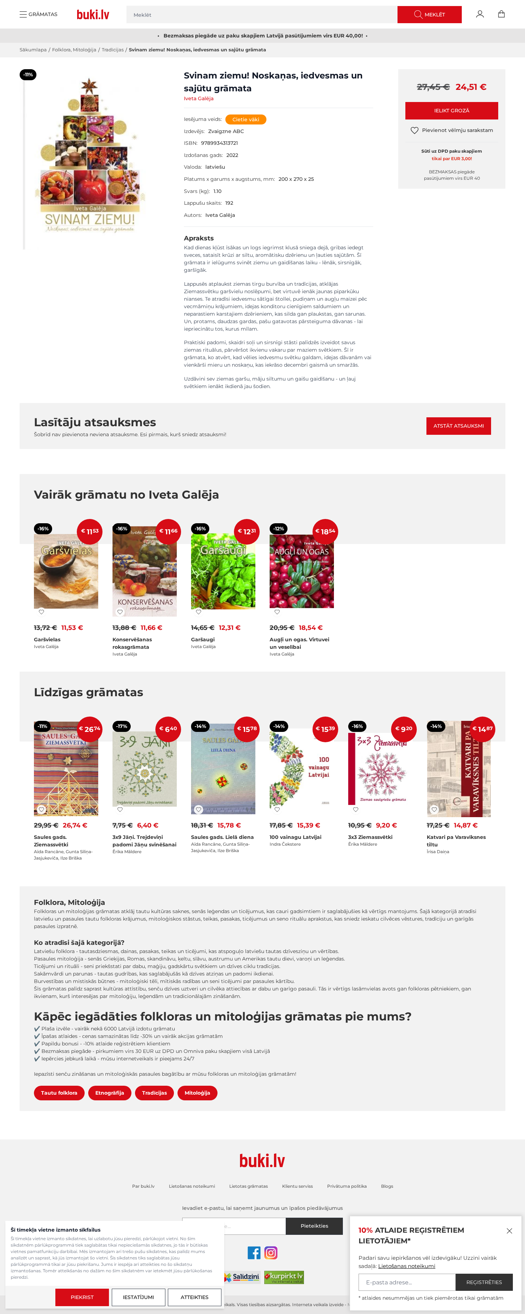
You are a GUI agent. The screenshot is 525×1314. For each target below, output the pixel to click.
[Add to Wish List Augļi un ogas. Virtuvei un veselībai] (277, 612)
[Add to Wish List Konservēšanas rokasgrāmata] (120, 612)
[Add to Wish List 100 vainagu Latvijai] (277, 809)
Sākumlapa (33, 49)
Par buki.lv (143, 1186)
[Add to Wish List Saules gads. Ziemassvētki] (41, 809)
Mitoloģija (197, 1093)
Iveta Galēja (199, 98)
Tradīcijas (113, 49)
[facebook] (254, 1252)
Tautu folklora (59, 1093)
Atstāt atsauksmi (459, 426)
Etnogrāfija (109, 1093)
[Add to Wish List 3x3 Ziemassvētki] (355, 809)
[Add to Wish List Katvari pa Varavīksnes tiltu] (434, 809)
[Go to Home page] (94, 14)
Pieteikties (314, 1226)
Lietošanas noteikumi (406, 1266)
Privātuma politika (347, 1186)
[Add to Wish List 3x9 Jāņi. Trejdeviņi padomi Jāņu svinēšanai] (120, 809)
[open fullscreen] (89, 173)
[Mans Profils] (480, 14)
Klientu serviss (297, 1186)
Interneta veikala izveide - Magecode (331, 1304)
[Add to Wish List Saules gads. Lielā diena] (198, 809)
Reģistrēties (484, 1282)
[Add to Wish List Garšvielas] (41, 612)
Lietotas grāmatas (248, 1186)
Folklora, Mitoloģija (74, 49)
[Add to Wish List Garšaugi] (198, 612)
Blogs (387, 1186)
